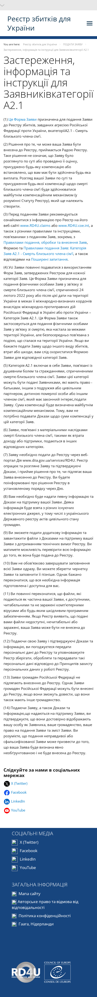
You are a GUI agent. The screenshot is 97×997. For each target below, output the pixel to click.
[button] (48, 5)
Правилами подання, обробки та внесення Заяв (45, 242)
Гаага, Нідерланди (36, 924)
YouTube (18, 810)
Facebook (19, 792)
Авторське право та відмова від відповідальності (45, 904)
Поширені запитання (49, 259)
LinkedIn (18, 801)
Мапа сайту (29, 893)
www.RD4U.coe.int (73, 225)
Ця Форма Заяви (22, 119)
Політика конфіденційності (44, 915)
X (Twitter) (19, 783)
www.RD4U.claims (35, 225)
